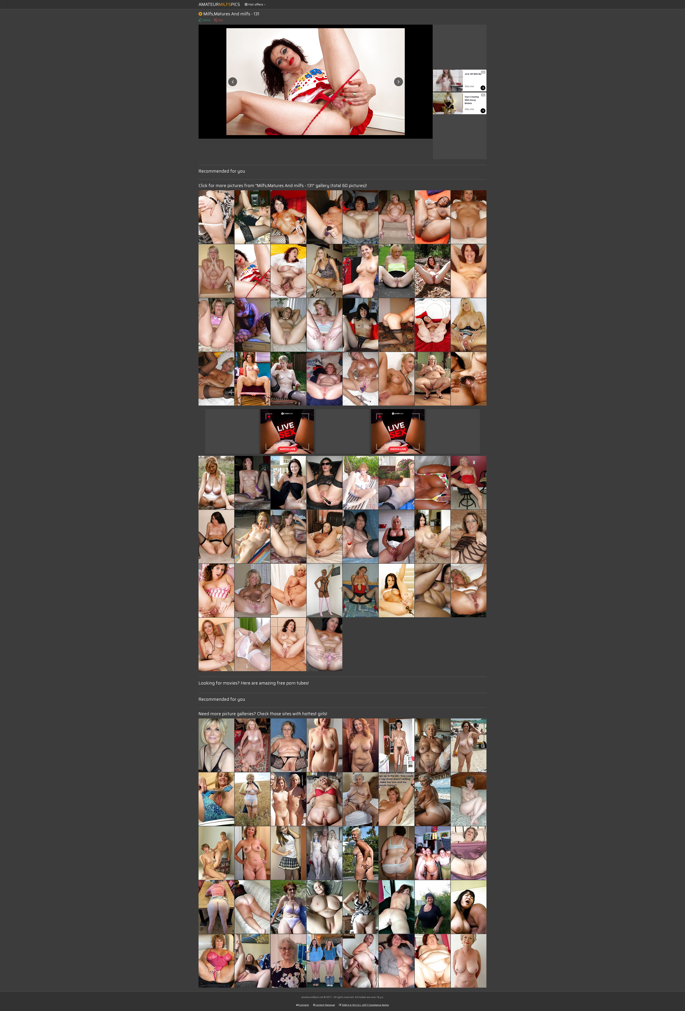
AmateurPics (219, 4)
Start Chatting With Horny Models (472, 100)
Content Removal (325, 1005)
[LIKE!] (200, 20)
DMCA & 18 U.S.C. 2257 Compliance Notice (365, 1005)
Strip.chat (469, 86)
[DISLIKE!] (215, 20)
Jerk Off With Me (473, 74)
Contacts (304, 1005)
